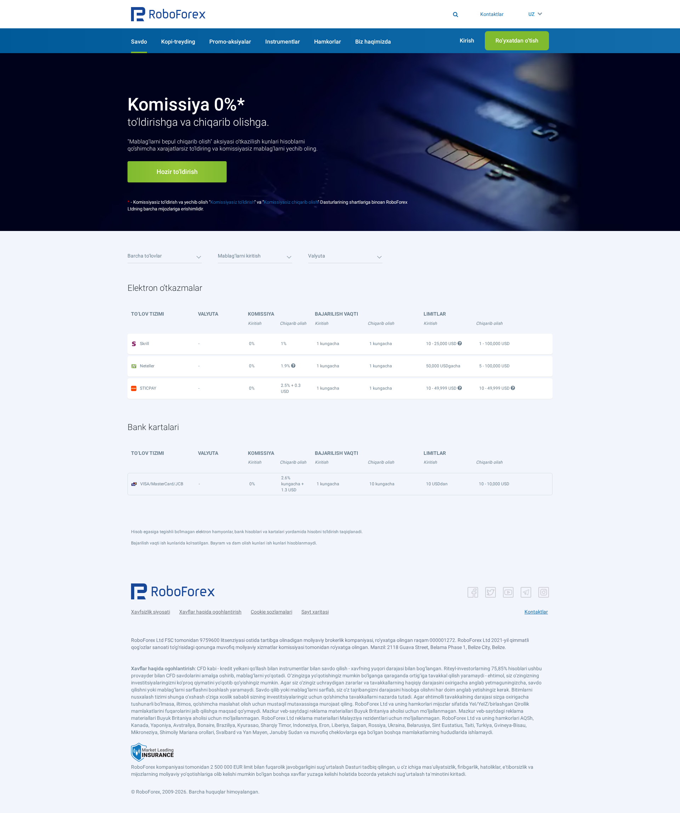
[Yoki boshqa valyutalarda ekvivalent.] (460, 387)
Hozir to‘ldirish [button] (177, 171)
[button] (168, 14)
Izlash (343, 14)
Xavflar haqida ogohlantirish (210, 612)
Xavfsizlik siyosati (150, 612)
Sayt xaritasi (315, 612)
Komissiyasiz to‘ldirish (232, 202)
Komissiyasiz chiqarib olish (291, 202)
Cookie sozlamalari (271, 612)
